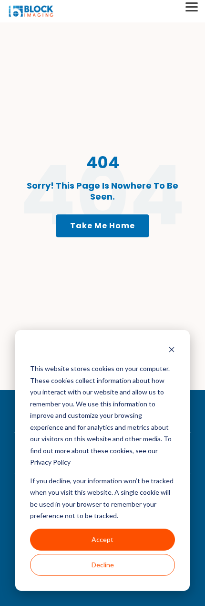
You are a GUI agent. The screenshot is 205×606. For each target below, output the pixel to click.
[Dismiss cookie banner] (171, 351)
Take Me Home (102, 225)
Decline (103, 565)
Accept (102, 539)
